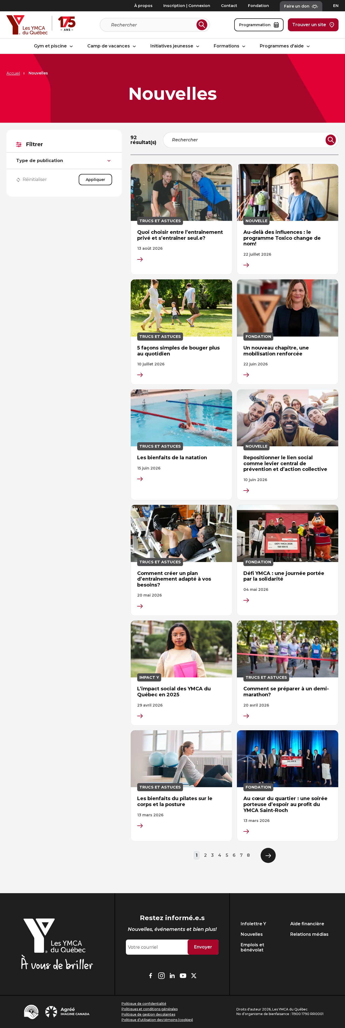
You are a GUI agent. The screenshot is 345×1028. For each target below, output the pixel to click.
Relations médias (309, 934)
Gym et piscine (51, 46)
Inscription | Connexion (186, 5)
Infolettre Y (253, 923)
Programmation (255, 24)
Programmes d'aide (282, 46)
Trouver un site (309, 24)
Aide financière (307, 923)
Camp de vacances (109, 46)
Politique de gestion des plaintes (148, 1014)
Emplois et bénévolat (252, 947)
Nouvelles (252, 934)
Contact (229, 5)
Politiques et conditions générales (150, 1009)
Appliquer (95, 179)
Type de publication (39, 160)
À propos (143, 5)
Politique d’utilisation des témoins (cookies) (157, 1020)
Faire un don (296, 6)
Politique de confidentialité (144, 1004)
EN (336, 5)
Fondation (258, 5)
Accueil (13, 73)
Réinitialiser (35, 179)
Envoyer (203, 947)
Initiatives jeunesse (172, 46)
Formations (227, 46)
